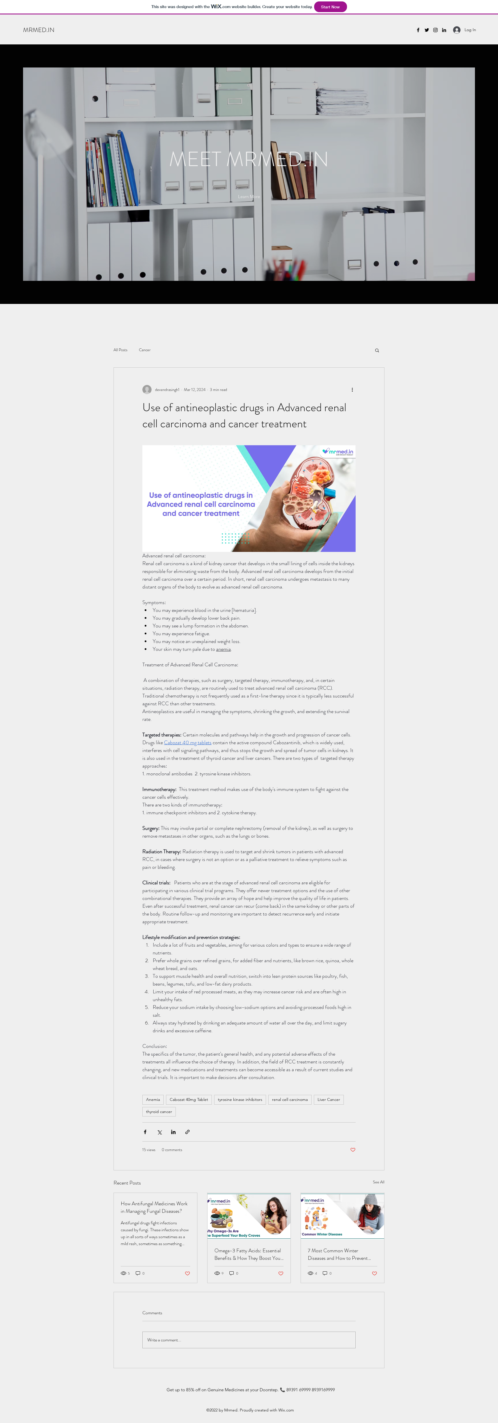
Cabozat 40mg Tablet (189, 1099)
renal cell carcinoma (290, 1099)
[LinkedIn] (444, 30)
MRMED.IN (38, 29)
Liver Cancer (329, 1099)
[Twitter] (427, 30)
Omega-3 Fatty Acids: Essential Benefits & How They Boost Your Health (248, 1254)
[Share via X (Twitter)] (159, 1132)
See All (378, 1182)
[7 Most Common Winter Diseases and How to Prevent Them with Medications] (342, 1216)
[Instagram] (435, 30)
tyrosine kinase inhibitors (240, 1099)
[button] (249, 196)
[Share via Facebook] (145, 1132)
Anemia (153, 1099)
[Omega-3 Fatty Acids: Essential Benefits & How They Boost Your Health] (249, 1216)
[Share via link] (187, 1132)
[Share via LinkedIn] (173, 1132)
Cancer (145, 350)
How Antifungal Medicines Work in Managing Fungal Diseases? (154, 1207)
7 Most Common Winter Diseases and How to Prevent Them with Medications (338, 1254)
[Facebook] (418, 30)
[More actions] (352, 389)
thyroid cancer (159, 1111)
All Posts (120, 350)
